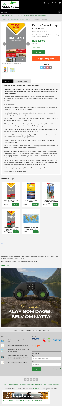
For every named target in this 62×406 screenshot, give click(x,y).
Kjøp (39, 52)
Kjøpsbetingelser (13, 384)
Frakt (5, 384)
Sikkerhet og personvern (27, 384)
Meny (5, 12)
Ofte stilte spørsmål (54, 384)
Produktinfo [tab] (7, 81)
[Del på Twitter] (41, 67)
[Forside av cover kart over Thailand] (16, 42)
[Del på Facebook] (44, 67)
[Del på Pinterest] (47, 67)
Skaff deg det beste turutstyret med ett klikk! (23, 400)
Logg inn (38, 330)
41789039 (36, 389)
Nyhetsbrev (38, 384)
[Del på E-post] (50, 67)
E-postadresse (36, 356)
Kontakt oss (46, 330)
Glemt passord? (57, 369)
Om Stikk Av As (30, 330)
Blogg (45, 384)
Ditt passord (35, 362)
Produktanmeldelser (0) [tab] (21, 81)
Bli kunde (21, 330)
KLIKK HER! (5, 265)
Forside (3, 15)
